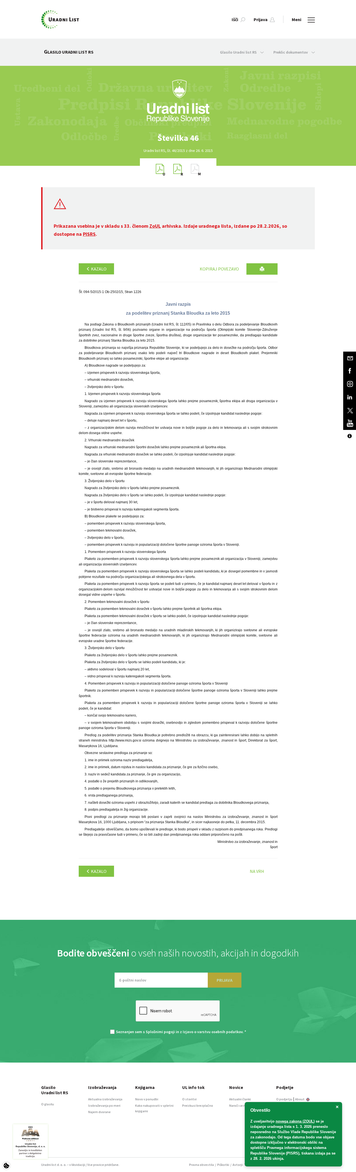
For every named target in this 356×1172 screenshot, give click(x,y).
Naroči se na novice (243, 1105)
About (300, 1099)
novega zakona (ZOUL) (295, 1121)
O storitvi (189, 1099)
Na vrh (257, 871)
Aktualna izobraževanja (105, 1099)
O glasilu (47, 1104)
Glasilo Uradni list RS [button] (239, 52)
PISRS (89, 234)
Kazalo (98, 269)
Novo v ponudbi (146, 1099)
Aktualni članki (240, 1099)
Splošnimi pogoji (160, 1031)
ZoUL (155, 226)
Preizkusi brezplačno (197, 1105)
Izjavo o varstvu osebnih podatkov (213, 1031)
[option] (178, 138)
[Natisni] (262, 269)
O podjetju (284, 1099)
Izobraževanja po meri (104, 1105)
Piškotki (223, 1165)
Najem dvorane (99, 1112)
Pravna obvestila (201, 1165)
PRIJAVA (225, 980)
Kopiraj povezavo (219, 269)
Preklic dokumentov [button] (291, 52)
